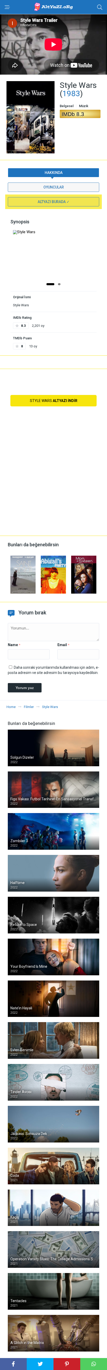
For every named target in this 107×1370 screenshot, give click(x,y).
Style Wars (53, 401)
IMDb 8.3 (73, 114)
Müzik (83, 106)
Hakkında (54, 173)
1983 (71, 93)
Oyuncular (53, 187)
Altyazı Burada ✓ (54, 202)
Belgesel (66, 106)
